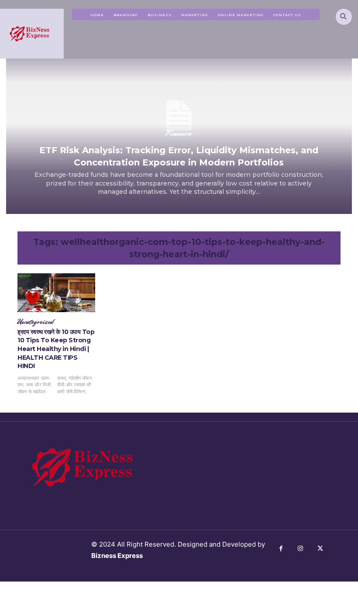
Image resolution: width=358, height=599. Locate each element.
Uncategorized (35, 322)
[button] (343, 16)
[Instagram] (300, 548)
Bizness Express (117, 555)
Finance (179, 133)
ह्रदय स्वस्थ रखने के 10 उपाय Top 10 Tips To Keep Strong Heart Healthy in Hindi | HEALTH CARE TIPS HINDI (55, 349)
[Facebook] (281, 548)
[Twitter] (320, 548)
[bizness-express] (32, 33)
